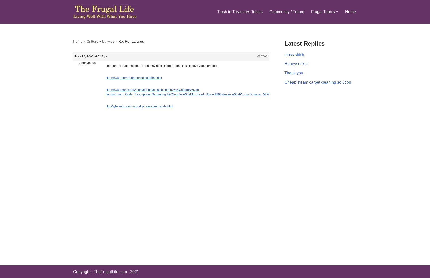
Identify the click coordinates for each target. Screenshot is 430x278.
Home (350, 12)
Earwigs (108, 41)
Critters (92, 41)
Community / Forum (286, 12)
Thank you (293, 73)
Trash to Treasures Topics (240, 12)
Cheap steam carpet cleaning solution (317, 82)
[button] (337, 12)
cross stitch (294, 55)
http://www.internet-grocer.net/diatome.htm (134, 78)
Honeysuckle (296, 64)
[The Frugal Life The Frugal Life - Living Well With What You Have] (105, 11)
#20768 (262, 56)
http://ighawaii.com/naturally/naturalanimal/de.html (139, 106)
